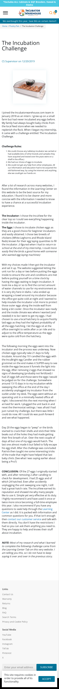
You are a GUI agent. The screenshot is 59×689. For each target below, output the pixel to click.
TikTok (5, 648)
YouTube (6, 634)
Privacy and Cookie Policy (15, 621)
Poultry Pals (14, 26)
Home (4, 26)
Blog (4, 608)
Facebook (7, 639)
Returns (6, 603)
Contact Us (7, 594)
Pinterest (6, 653)
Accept (46, 679)
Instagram (7, 644)
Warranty (7, 599)
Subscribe (46, 667)
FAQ (4, 612)
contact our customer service (24, 519)
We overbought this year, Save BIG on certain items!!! (29, 22)
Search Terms (9, 617)
